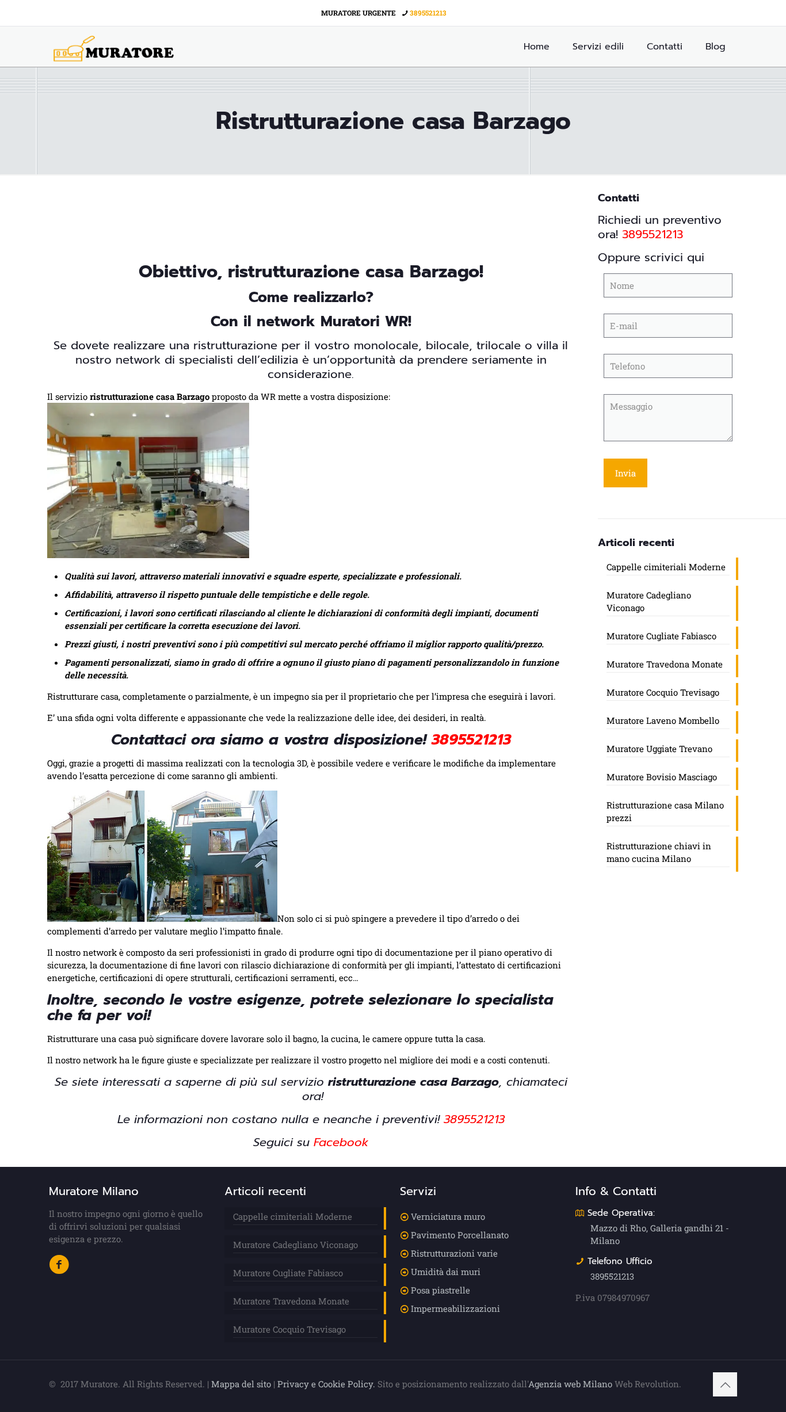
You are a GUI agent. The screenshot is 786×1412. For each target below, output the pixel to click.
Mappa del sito (241, 1384)
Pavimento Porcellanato (460, 1235)
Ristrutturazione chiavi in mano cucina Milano (658, 852)
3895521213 (428, 12)
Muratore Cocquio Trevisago (662, 692)
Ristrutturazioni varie (454, 1253)
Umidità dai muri (445, 1271)
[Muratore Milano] (113, 46)
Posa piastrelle (440, 1290)
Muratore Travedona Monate (664, 664)
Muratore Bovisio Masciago (661, 777)
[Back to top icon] (725, 1384)
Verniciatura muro (448, 1216)
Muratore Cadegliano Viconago (648, 601)
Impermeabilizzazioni (455, 1308)
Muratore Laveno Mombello (662, 720)
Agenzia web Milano (570, 1384)
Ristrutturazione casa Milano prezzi (665, 811)
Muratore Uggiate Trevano (659, 748)
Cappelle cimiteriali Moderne (666, 567)
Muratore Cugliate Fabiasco (661, 636)
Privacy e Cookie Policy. (326, 1384)
